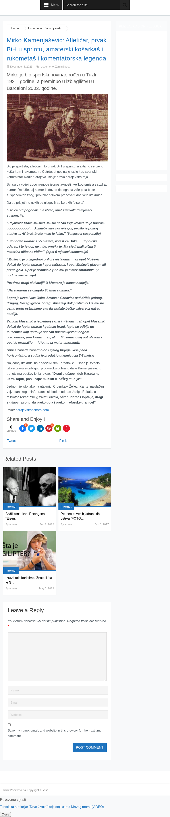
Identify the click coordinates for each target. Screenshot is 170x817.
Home (15, 28)
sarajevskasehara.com (32, 410)
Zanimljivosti (52, 28)
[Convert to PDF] (66, 428)
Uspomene (35, 28)
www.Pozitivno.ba (14, 790)
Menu (55, 5)
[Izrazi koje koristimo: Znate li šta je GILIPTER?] (29, 551)
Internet (11, 506)
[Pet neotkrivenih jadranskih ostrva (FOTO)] (84, 487)
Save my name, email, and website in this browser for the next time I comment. (55, 733)
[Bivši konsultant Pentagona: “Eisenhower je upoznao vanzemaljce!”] (29, 487)
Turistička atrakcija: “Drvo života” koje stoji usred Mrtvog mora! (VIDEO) (52, 807)
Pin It (63, 440)
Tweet (11, 440)
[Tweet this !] (31, 428)
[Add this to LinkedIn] (40, 428)
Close (5, 814)
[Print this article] (57, 428)
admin (13, 524)
